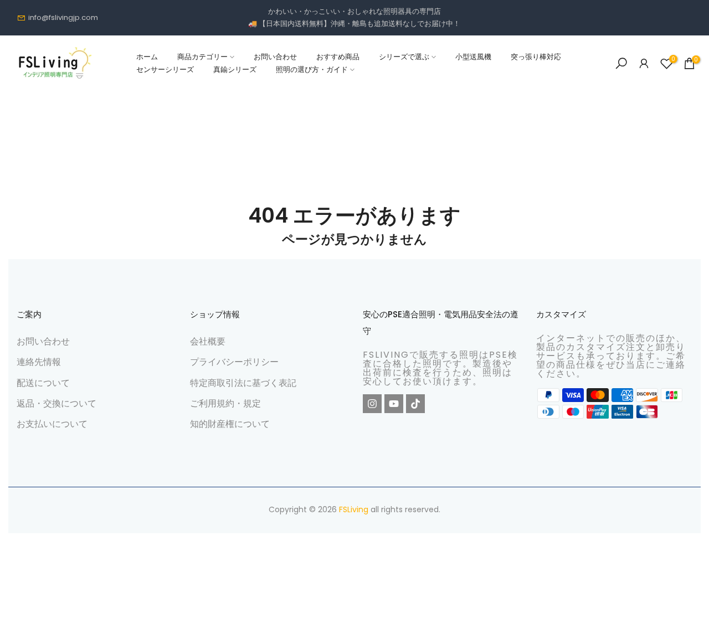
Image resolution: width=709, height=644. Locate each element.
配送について (43, 383)
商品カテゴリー (202, 56)
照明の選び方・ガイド (312, 69)
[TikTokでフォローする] (415, 403)
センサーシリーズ (165, 69)
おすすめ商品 (337, 56)
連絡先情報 (39, 362)
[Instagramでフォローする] (372, 403)
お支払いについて (52, 424)
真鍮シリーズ (234, 69)
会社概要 (207, 341)
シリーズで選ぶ (404, 56)
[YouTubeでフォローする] (393, 403)
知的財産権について (230, 424)
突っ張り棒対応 (536, 56)
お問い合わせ (275, 56)
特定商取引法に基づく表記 (243, 383)
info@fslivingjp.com (63, 17)
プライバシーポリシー (234, 362)
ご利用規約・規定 (225, 403)
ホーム (147, 56)
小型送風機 (473, 56)
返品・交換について (56, 403)
